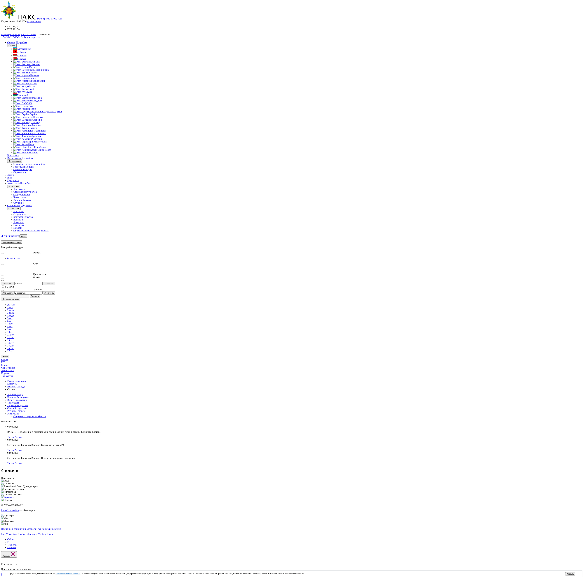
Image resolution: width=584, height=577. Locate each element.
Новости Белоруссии (18, 397)
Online (4, 359)
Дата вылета (39, 274)
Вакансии (18, 219)
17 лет (10, 351)
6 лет (9, 321)
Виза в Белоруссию (17, 400)
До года (11, 304)
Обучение (18, 202)
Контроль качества (23, 217)
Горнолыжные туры (23, 166)
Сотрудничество (21, 194)
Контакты (18, 211)
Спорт (4, 365)
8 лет (9, 326)
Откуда (36, 252)
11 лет (10, 334)
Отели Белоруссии (17, 408)
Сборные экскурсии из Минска (29, 416)
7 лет (9, 323)
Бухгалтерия (19, 197)
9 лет (9, 329)
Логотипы (18, 222)
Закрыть (570, 574)
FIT (3, 362)
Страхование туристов (25, 192)
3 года (10, 313)
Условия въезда (15, 394)
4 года (10, 315)
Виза (9, 177)
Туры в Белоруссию (17, 405)
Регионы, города (16, 411)
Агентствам (13, 183)
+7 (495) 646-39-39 (10, 34)
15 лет (10, 345)
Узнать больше (15, 437)
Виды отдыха (14, 158)
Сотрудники (19, 214)
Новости (17, 228)
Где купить (13, 180)
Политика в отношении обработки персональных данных (31, 529)
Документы (19, 189)
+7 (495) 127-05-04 (10, 37)
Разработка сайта (10, 510)
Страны (11, 42)
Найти (5, 356)
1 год (10, 307)
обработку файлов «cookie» (68, 574)
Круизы (5, 373)
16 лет (10, 348)
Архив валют (34, 21)
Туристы (37, 289)
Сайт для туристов (30, 37)
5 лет (9, 318)
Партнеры (18, 225)
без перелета (13, 258)
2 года (10, 310)
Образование (20, 172)
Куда (35, 263)
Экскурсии (13, 413)
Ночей (36, 277)
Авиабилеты (7, 370)
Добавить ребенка (10, 299)
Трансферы (7, 376)
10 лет (10, 332)
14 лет (10, 343)
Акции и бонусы (22, 200)
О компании (13, 205)
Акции (10, 175)
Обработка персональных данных (31, 230)
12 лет (10, 337)
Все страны (13, 155)
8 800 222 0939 (28, 34)
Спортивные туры (22, 169)
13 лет (10, 340)
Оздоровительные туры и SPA (29, 164)
